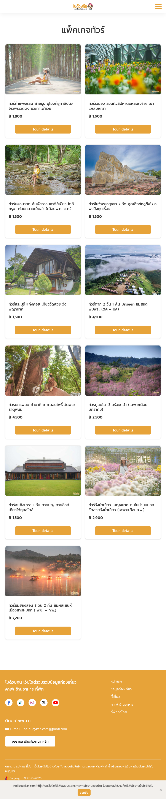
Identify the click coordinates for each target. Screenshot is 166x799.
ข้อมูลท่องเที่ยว (121, 689)
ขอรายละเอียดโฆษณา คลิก (30, 741)
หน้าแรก (116, 681)
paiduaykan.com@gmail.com (45, 728)
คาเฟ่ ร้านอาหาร (122, 704)
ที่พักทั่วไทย (119, 712)
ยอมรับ (84, 793)
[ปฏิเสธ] (160, 790)
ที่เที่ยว (115, 696)
